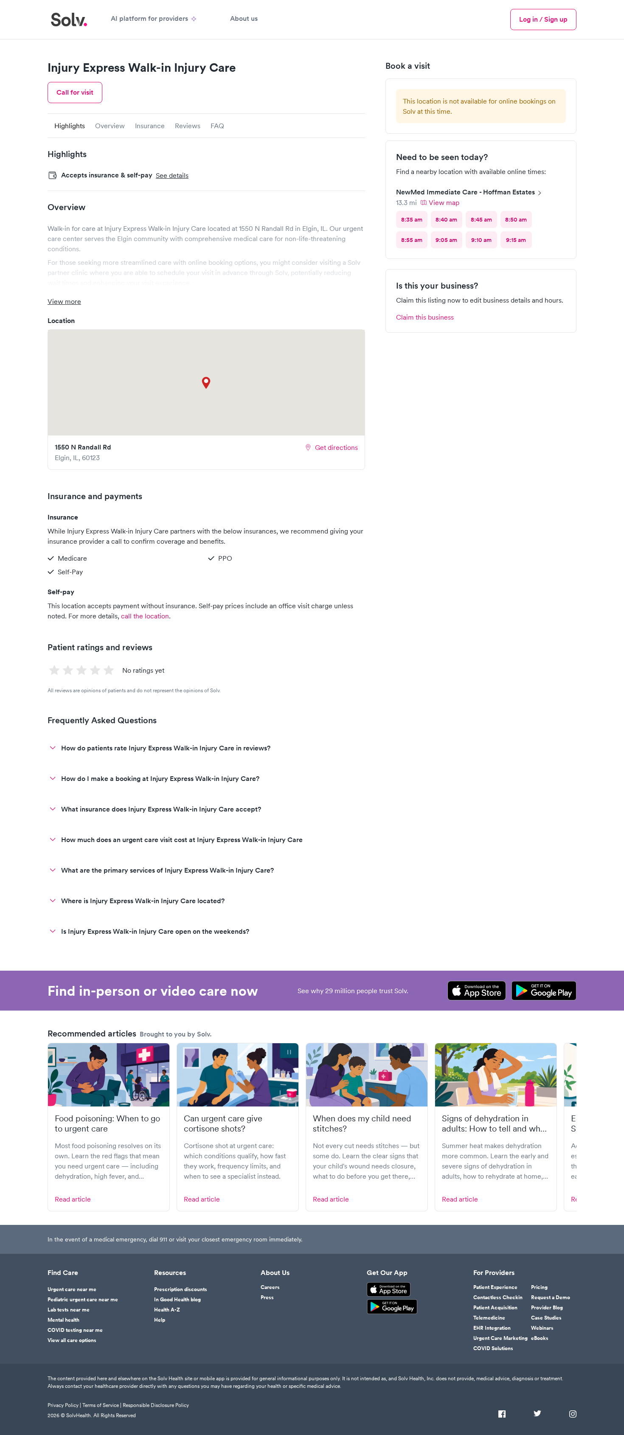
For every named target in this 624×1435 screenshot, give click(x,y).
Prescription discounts (180, 1289)
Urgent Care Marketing (500, 1338)
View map (444, 202)
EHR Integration (492, 1328)
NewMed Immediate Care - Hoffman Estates (465, 192)
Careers (270, 1287)
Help (159, 1320)
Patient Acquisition (495, 1307)
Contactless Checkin (498, 1297)
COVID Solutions (493, 1348)
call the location (145, 616)
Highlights (69, 125)
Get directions (336, 447)
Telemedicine (489, 1318)
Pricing (539, 1287)
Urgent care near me (72, 1289)
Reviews (187, 125)
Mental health (63, 1320)
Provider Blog (547, 1307)
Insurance (150, 125)
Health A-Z (167, 1310)
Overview (110, 125)
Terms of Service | (101, 1405)
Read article (73, 1199)
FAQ (217, 125)
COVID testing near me (75, 1330)
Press (267, 1297)
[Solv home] (69, 19)
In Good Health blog (177, 1299)
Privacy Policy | (64, 1405)
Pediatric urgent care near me (83, 1299)
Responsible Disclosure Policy (156, 1405)
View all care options (72, 1340)
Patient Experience (495, 1287)
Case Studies (546, 1318)
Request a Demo (550, 1297)
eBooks (539, 1338)
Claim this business (425, 317)
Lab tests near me (69, 1310)
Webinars (542, 1328)
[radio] (411, 219)
